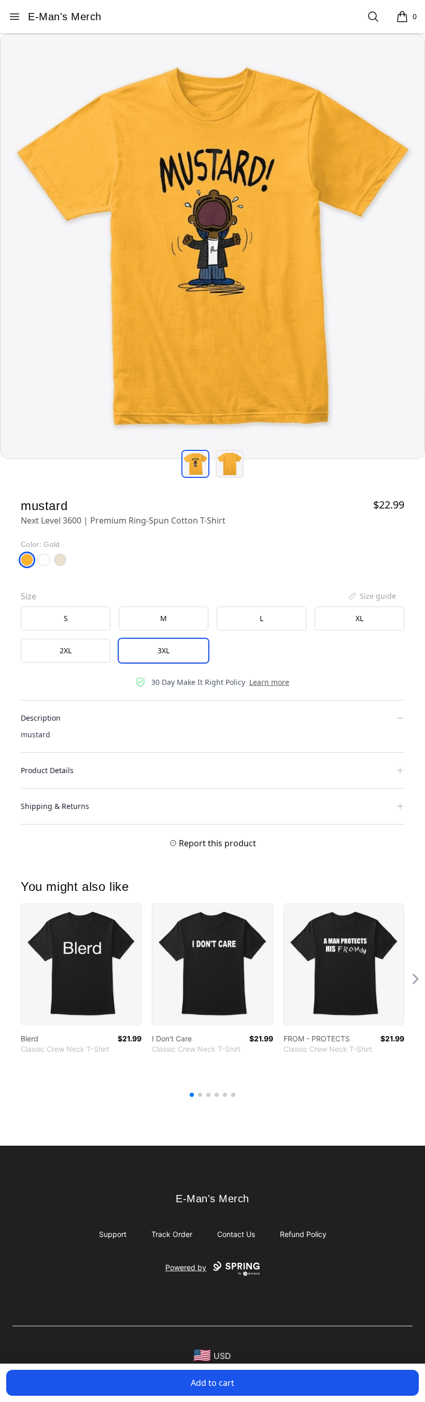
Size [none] (28, 596)
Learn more (269, 682)
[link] (81, 964)
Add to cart (212, 1383)
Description (41, 718)
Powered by (185, 1267)
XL (359, 618)
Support (112, 1234)
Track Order (171, 1234)
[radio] (65, 618)
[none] (371, 596)
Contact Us (236, 1234)
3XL (163, 650)
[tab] (195, 464)
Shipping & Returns (55, 806)
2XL (66, 650)
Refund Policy (303, 1234)
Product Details (47, 770)
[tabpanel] (212, 246)
